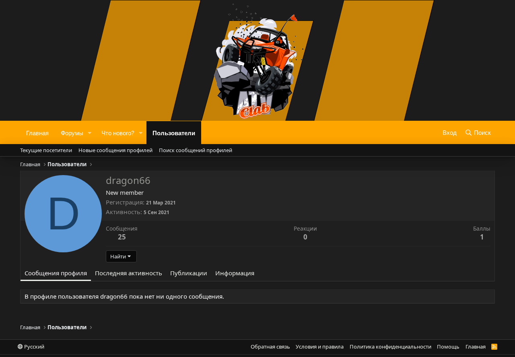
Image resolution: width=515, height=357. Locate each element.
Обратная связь (270, 346)
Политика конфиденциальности (390, 346)
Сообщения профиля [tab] (56, 273)
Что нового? (117, 132)
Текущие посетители (46, 150)
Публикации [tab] (188, 273)
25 (122, 236)
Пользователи (173, 132)
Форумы (72, 132)
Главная (37, 132)
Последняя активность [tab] (128, 273)
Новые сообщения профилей (115, 150)
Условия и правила (320, 346)
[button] (89, 132)
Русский (33, 346)
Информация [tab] (234, 273)
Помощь (448, 346)
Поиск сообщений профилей (195, 150)
